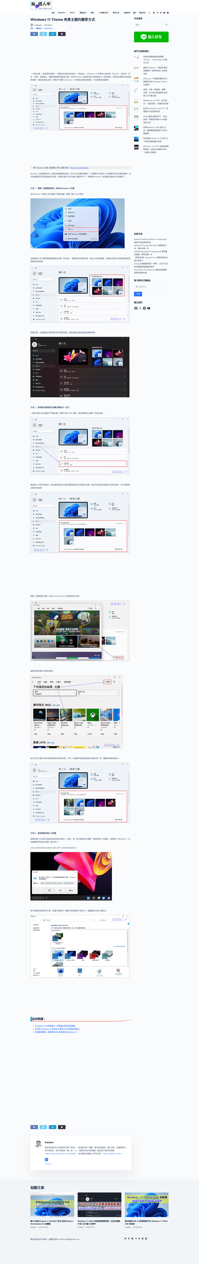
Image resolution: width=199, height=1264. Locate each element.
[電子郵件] (62, 34)
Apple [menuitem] (72, 13)
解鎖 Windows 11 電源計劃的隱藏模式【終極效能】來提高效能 (155, 70)
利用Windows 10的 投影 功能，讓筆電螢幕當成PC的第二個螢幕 (155, 130)
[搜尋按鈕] (166, 24)
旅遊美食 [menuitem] (127, 13)
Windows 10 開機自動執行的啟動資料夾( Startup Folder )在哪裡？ (155, 81)
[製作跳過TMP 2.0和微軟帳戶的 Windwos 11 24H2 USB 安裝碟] (147, 1204)
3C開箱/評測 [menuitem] (103, 13)
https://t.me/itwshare (79, 168)
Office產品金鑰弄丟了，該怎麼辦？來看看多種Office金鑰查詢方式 (155, 119)
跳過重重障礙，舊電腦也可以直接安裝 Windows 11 (56, 1032)
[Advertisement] (118, 5)
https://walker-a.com (112, 1153)
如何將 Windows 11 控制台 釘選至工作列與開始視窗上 (57, 1029)
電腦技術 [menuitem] (83, 13)
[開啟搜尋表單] (149, 13)
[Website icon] (46, 1159)
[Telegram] (157, 13)
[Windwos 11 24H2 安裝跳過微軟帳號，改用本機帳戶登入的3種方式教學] (99, 1204)
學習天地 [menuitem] (116, 13)
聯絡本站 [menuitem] (142, 13)
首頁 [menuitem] (53, 13)
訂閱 (138, 294)
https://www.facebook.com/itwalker (60, 1153)
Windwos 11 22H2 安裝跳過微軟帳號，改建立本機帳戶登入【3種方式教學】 (156, 149)
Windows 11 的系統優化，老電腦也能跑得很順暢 (55, 1026)
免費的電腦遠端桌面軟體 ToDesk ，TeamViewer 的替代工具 (155, 59)
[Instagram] (164, 13)
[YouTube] (168, 13)
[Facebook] (154, 13)
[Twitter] (161, 13)
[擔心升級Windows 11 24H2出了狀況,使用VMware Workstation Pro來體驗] (52, 1204)
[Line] (139, 1238)
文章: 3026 (48, 1164)
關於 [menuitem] (134, 13)
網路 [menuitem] (92, 13)
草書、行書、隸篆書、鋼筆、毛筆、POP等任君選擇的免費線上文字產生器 (155, 92)
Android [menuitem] (61, 13)
